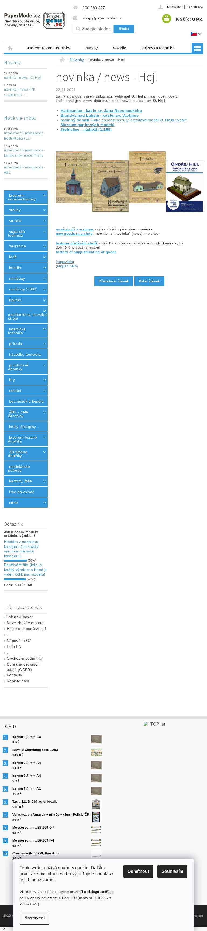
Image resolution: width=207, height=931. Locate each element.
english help (67, 266)
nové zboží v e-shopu (74, 229)
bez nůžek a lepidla (26, 401)
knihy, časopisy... (24, 426)
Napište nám (18, 681)
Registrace (194, 7)
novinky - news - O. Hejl (23, 77)
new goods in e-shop (74, 233)
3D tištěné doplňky (17, 454)
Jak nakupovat (20, 617)
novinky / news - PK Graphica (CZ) (19, 92)
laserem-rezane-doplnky (48, 48)
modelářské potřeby (19, 468)
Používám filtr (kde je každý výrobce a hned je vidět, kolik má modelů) (25, 569)
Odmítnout (138, 871)
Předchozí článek (114, 281)
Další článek (149, 281)
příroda (15, 343)
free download (21, 492)
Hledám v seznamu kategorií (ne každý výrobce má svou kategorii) (21, 548)
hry (12, 380)
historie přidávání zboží (77, 243)
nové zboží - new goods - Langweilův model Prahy (24, 153)
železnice (17, 246)
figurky (15, 300)
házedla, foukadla (25, 354)
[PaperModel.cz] (34, 20)
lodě (13, 257)
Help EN (14, 646)
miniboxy (17, 278)
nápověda (65, 262)
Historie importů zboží (26, 629)
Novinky (12, 62)
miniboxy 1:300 (22, 289)
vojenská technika (158, 48)
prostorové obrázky (18, 367)
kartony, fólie (20, 481)
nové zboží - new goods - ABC (24, 170)
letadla (15, 267)
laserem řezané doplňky (22, 439)
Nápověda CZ (19, 640)
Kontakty (14, 675)
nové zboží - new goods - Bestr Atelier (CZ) (24, 135)
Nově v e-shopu (20, 118)
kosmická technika (17, 331)
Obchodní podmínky (25, 658)
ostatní (15, 390)
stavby (92, 48)
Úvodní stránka (10, 48)
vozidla (119, 48)
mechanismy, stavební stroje (24, 316)
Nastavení (34, 918)
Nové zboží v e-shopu (26, 623)
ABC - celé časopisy (18, 414)
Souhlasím (172, 871)
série (13, 502)
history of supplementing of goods (86, 252)
